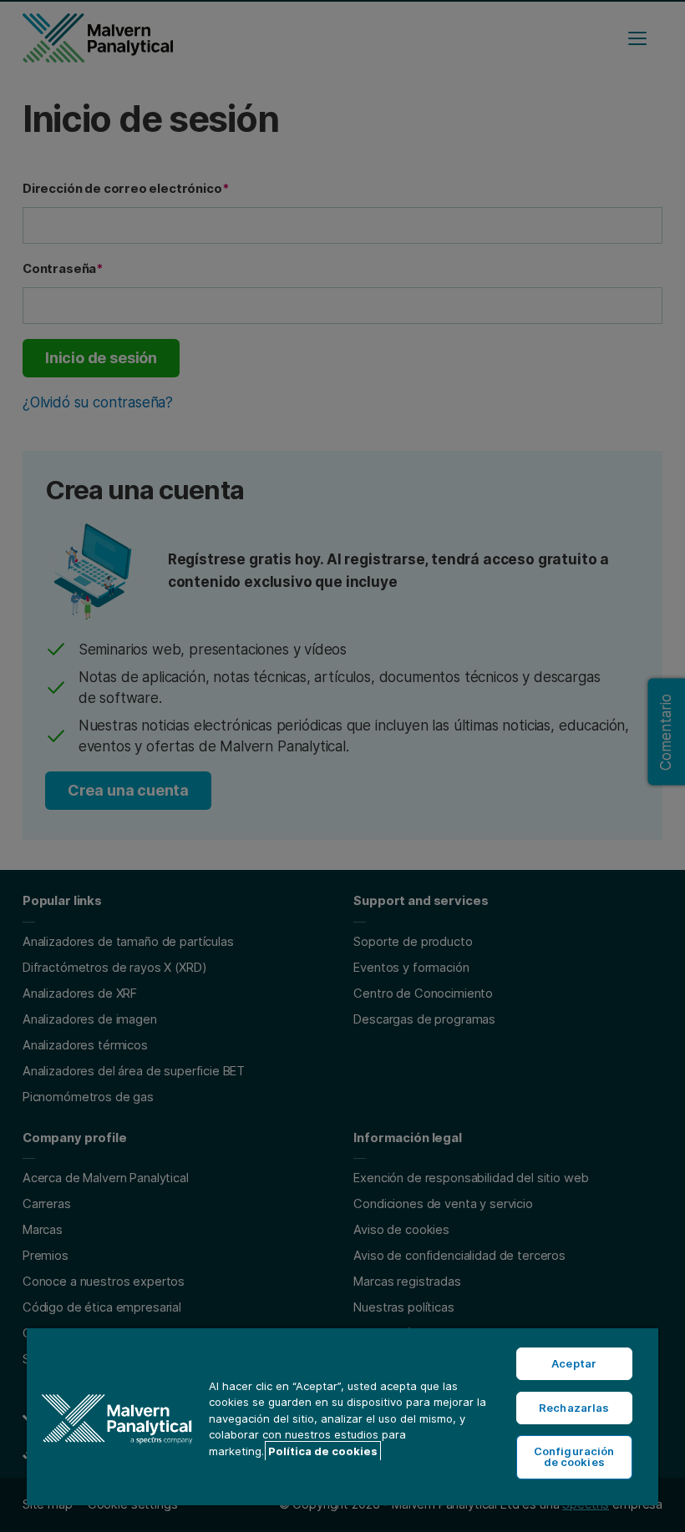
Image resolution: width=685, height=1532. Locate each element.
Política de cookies (323, 1451)
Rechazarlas (574, 1407)
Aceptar (573, 1363)
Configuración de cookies (574, 1456)
